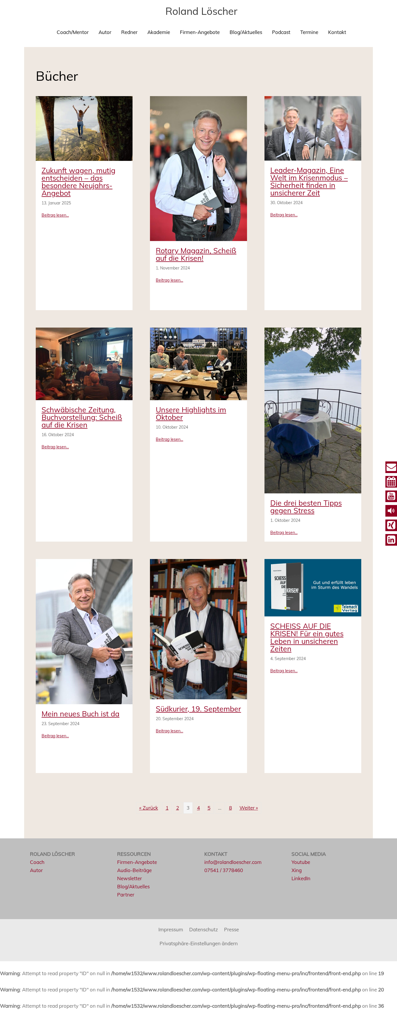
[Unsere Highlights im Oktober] (198, 363)
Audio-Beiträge (134, 870)
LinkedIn (301, 878)
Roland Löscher (201, 11)
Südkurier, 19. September (198, 708)
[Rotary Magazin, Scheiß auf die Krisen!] (198, 168)
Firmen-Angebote (200, 32)
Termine (309, 32)
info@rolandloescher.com (233, 862)
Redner (129, 32)
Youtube (301, 862)
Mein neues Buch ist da (80, 713)
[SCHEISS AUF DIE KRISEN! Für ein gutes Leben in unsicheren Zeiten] (312, 587)
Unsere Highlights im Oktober (191, 413)
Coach (37, 862)
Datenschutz (203, 929)
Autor (105, 32)
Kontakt (337, 32)
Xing (297, 870)
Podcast (281, 32)
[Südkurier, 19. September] (198, 628)
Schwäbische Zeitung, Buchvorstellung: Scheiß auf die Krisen (82, 417)
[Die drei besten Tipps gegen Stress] (312, 410)
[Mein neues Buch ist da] (84, 631)
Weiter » (248, 808)
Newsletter (129, 878)
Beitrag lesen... (55, 215)
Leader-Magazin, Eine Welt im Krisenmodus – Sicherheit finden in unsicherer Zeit (309, 181)
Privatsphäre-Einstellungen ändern (199, 943)
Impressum (170, 929)
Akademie (158, 32)
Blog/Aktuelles (246, 32)
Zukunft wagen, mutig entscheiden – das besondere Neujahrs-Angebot (78, 181)
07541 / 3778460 (223, 870)
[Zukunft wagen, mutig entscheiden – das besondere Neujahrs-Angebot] (84, 128)
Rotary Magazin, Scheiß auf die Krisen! (196, 254)
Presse (231, 929)
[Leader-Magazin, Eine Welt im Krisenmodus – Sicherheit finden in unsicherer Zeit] (312, 128)
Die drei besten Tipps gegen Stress (306, 506)
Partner (125, 895)
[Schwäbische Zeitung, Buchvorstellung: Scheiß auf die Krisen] (84, 363)
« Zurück (148, 808)
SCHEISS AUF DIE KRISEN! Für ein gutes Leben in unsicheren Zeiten (307, 637)
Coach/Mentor (73, 32)
